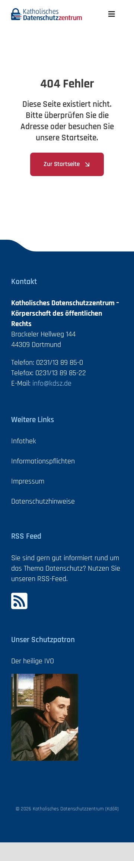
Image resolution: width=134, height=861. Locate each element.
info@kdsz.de (51, 383)
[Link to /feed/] (62, 600)
